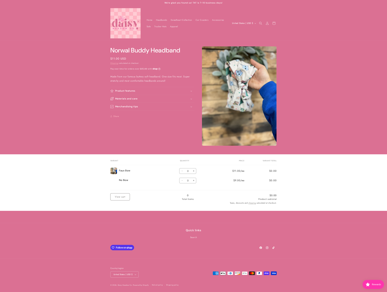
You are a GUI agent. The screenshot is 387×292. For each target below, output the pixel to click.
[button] (260, 23)
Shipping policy (172, 285)
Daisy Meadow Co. (125, 285)
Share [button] (116, 116)
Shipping (114, 63)
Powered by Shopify (141, 285)
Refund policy (157, 285)
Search (193, 237)
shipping (252, 202)
